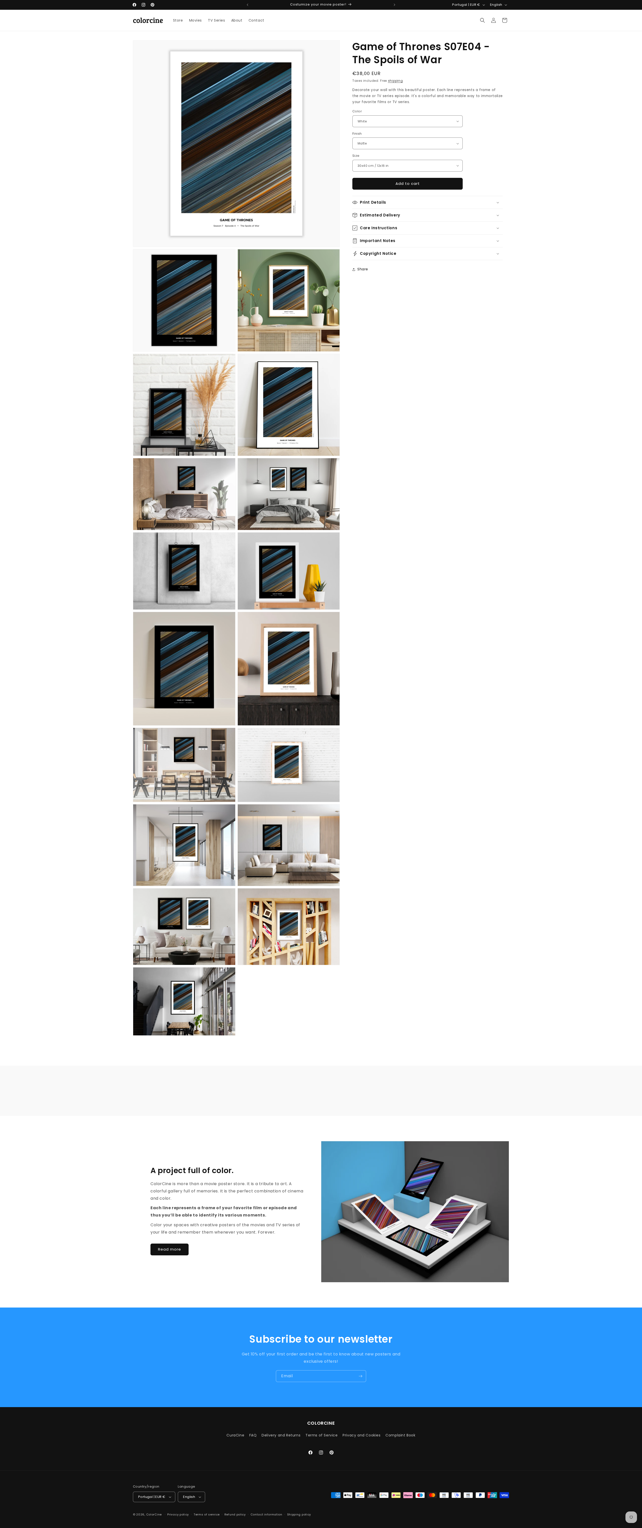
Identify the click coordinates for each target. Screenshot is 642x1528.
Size (356, 155)
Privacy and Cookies (361, 1435)
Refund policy (235, 1514)
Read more (169, 1249)
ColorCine (154, 1514)
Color (357, 111)
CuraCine (235, 1435)
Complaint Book (400, 1435)
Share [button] (362, 269)
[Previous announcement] (247, 5)
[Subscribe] (360, 1376)
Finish (357, 133)
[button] (482, 20)
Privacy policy (178, 1514)
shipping (395, 81)
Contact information (266, 1514)
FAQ (253, 1435)
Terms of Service (321, 1435)
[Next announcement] (394, 5)
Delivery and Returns (281, 1435)
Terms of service (207, 1514)
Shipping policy (299, 1514)
